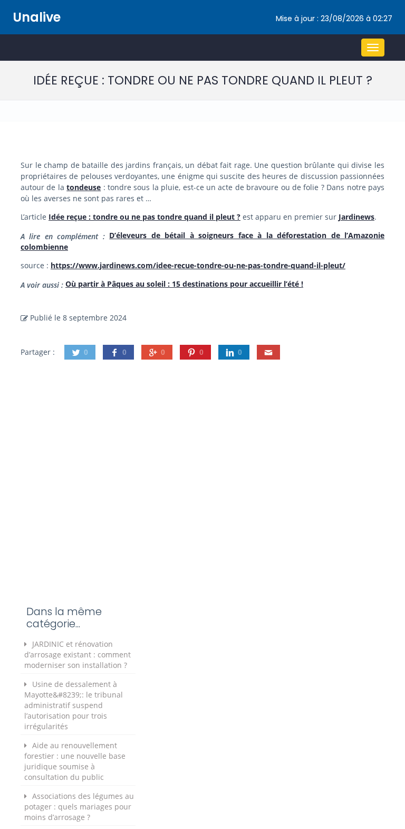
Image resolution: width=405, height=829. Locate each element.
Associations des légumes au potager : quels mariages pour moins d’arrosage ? (79, 806)
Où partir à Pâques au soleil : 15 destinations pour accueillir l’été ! (184, 284)
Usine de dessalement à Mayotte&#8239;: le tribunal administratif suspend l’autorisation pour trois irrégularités (73, 705)
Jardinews (356, 217)
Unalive (37, 17)
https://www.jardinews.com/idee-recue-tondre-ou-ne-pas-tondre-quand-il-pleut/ (198, 265)
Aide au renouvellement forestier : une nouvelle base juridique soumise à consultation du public (75, 761)
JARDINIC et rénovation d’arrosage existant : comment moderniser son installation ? (77, 654)
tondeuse (83, 187)
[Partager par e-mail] (268, 352)
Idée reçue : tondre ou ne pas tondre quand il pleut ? (144, 217)
